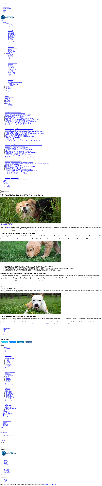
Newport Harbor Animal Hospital (6, 224)
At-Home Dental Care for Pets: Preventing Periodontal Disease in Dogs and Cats (20, 120)
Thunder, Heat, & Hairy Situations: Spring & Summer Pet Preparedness (18, 158)
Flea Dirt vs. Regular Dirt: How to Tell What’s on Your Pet (16, 135)
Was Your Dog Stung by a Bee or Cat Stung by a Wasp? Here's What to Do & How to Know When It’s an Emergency (27, 163)
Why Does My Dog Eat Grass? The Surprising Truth (15, 172)
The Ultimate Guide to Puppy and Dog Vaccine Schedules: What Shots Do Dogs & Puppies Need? (23, 157)
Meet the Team (8, 103)
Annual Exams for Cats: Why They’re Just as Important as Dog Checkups (19, 118)
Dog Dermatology (11, 67)
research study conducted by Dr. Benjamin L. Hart (14, 238)
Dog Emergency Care (12, 70)
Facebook (71, 323)
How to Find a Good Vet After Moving (12, 137)
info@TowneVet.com (7, 8)
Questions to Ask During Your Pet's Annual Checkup (15, 153)
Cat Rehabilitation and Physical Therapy (15, 46)
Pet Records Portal (8, 187)
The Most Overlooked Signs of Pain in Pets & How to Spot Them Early (18, 156)
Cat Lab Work (10, 39)
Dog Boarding (10, 55)
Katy (4, 333)
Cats (8, 185)
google (4, 12)
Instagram (75, 323)
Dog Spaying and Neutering (13, 84)
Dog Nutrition (10, 77)
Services (4, 22)
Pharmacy (7, 96)
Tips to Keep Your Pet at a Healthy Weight (13, 161)
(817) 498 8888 (6, 7)
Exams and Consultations (10, 89)
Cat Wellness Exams (11, 51)
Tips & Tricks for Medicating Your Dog (12, 159)
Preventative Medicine (9, 97)
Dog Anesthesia (10, 61)
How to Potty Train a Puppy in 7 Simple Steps (13, 139)
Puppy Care (10, 59)
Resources (5, 182)
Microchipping (8, 91)
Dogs (9, 184)
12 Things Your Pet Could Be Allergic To (13, 112)
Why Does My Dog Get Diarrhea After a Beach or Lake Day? (16, 173)
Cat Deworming (11, 33)
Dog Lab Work (10, 74)
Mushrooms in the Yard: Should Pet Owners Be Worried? (16, 148)
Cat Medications (11, 40)
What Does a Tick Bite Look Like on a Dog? (13, 165)
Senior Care (7, 98)
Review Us (3, 477)
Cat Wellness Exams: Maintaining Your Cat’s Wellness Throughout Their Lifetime (20, 128)
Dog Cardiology (11, 66)
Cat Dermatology (11, 32)
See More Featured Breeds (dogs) (6, 435)
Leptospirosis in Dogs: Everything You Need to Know (15, 146)
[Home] (7, 19)
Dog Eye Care (10, 71)
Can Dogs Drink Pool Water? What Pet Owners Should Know (17, 124)
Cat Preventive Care (11, 44)
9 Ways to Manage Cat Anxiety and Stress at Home (14, 116)
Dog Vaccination (11, 58)
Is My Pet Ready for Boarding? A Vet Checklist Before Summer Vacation (19, 142)
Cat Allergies (10, 24)
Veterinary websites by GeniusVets (49, 484)
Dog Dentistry (10, 56)
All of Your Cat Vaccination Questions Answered (14, 117)
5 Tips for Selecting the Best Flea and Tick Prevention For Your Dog (18, 114)
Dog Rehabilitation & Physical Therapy (15, 82)
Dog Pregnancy (10, 81)
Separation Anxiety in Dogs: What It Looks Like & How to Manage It (18, 154)
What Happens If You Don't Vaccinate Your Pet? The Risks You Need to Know (20, 166)
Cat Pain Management (12, 43)
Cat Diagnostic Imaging (12, 34)
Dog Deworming (11, 68)
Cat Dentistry (10, 31)
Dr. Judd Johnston (6, 328)
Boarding (4, 180)
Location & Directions (9, 108)
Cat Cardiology (10, 30)
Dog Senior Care (11, 83)
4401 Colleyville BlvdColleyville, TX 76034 (8, 470)
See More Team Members (5, 336)
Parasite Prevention (8, 95)
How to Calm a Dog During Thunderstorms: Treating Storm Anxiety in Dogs (19, 136)
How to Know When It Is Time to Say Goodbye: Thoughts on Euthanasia (19, 138)
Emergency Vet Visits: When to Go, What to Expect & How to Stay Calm (19, 132)
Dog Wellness (10, 85)
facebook (4, 10)
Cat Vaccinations (11, 50)
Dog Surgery (10, 57)
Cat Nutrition (10, 42)
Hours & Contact (3, 0)
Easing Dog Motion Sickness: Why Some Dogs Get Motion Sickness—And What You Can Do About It (24, 131)
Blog (4, 109)
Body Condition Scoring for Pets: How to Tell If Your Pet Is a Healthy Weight (19, 123)
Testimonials (6, 461)
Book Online (2, 189)
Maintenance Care (8, 90)
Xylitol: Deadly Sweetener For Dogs (12, 178)
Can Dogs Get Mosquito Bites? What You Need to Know (16, 126)
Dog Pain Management (12, 79)
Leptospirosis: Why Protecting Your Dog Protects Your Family (16, 147)
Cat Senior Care (11, 47)
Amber (4, 331)
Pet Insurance (7, 186)
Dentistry (7, 86)
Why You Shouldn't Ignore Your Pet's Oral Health (14, 177)
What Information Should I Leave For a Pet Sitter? (14, 167)
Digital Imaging (8, 88)
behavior (8, 227)
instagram (4, 11)
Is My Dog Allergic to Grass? (10, 141)
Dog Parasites (10, 80)
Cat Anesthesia (10, 25)
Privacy (5, 463)
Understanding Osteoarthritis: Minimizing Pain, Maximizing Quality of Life (19, 162)
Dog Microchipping (11, 76)
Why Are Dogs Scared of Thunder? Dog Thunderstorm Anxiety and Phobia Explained (21, 170)
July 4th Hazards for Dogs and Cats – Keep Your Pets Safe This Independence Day (20, 144)
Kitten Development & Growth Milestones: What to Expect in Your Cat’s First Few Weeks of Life (23, 145)
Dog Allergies (10, 54)
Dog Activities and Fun (12, 60)
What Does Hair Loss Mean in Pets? (12, 164)
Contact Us (6, 462)
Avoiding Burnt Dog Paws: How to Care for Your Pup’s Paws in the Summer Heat (20, 121)
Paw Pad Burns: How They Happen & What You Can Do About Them (18, 151)
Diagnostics (7, 87)
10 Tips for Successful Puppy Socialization (13, 110)
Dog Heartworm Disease (12, 73)
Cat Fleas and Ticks (11, 37)
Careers (6, 106)
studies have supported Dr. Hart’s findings (13, 283)
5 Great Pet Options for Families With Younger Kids (15, 113)
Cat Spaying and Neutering (13, 48)
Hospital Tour (7, 107)
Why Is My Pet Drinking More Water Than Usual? (14, 175)
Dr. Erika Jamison (6, 329)
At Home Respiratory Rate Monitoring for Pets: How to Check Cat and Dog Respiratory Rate (22, 119)
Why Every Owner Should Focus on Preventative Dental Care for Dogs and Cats (20, 174)
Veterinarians (10, 104)
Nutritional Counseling (9, 92)
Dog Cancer (10, 65)
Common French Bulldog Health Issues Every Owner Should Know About (19, 129)
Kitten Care (10, 52)
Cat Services (7, 23)
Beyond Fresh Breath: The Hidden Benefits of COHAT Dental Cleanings (19, 122)
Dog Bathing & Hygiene (12, 63)
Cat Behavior (10, 26)
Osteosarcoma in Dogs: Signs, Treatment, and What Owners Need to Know (19, 149)
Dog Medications (11, 75)
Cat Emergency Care (11, 35)
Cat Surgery (10, 49)
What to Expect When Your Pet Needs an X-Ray (14, 168)
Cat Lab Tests (10, 38)
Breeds (6, 183)
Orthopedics (7, 93)
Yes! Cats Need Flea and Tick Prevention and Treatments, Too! (17, 179)
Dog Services (7, 53)
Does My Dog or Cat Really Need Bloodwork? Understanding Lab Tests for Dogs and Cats (22, 130)
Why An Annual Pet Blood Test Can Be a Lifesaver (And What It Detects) (19, 169)
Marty (4, 334)
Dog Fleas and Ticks (11, 72)
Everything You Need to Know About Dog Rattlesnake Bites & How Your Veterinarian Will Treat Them (24, 133)
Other (6, 150)
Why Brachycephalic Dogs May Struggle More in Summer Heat (17, 171)
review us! (3, 440)
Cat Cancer (10, 28)
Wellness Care (8, 101)
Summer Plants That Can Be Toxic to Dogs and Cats (15, 155)
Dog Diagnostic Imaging (12, 69)
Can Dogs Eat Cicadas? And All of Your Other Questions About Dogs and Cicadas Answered (22, 125)
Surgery (6, 99)
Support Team (10, 105)
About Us (4, 102)
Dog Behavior (10, 64)
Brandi (4, 332)
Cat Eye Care (10, 36)
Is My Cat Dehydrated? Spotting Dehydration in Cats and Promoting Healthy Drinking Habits (22, 140)
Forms (4, 181)
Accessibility (6, 464)
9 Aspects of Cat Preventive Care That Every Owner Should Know (17, 115)
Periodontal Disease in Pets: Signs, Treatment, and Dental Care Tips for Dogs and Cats (21, 152)
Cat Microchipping (11, 41)
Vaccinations (7, 100)
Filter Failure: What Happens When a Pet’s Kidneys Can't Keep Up (17, 134)
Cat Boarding (10, 27)
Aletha (4, 330)
